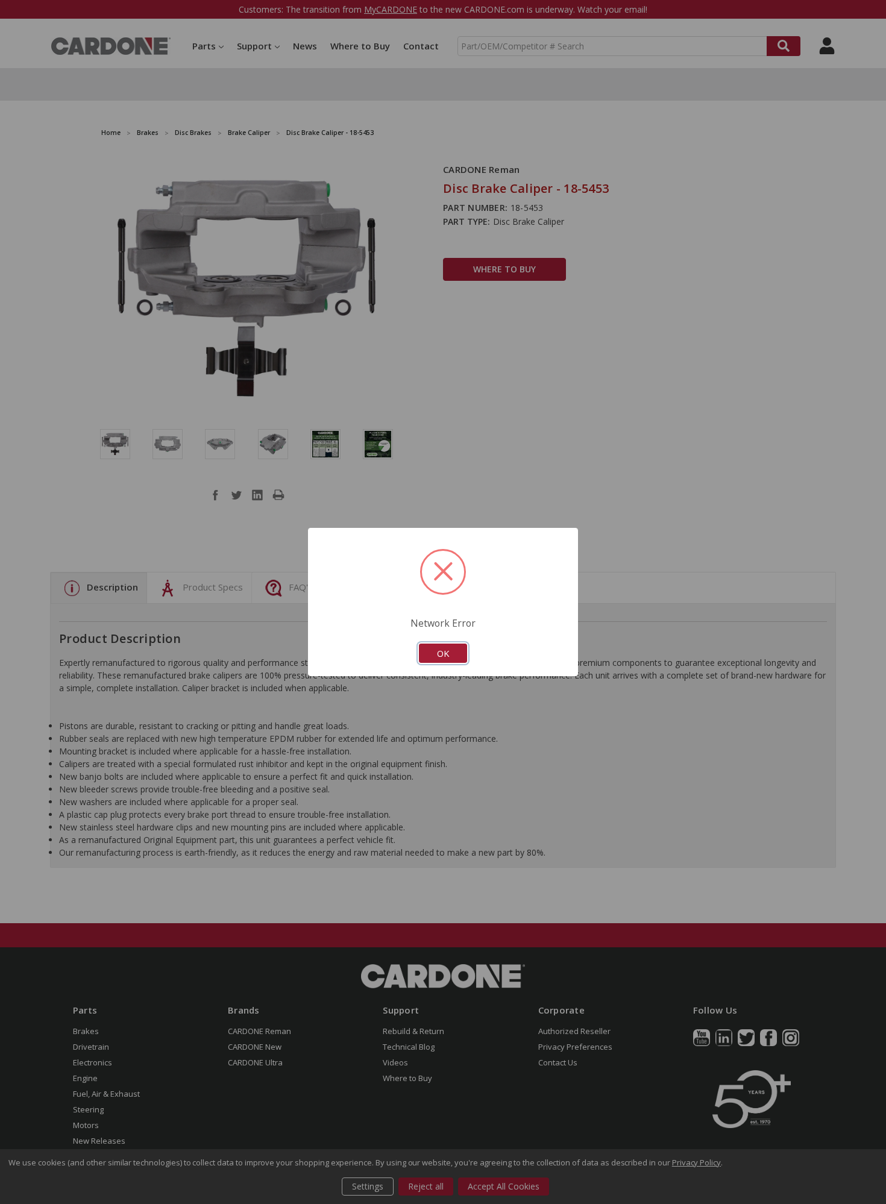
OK (443, 653)
